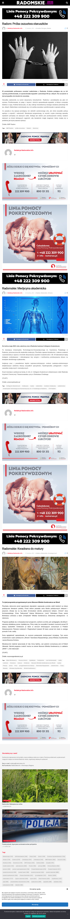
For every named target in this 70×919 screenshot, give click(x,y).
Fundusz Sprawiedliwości (56, 856)
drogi (33, 856)
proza (10, 665)
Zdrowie (50, 293)
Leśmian (5, 663)
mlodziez (26, 663)
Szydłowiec (57, 878)
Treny (62, 665)
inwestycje (38, 859)
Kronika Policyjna (41, 28)
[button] (67, 889)
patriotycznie (21, 866)
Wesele (5, 668)
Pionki (32, 866)
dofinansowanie (21, 856)
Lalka (60, 660)
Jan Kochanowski (51, 660)
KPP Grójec (29, 862)
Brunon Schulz (23, 660)
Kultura (38, 553)
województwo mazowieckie (20, 881)
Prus (16, 665)
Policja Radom (53, 866)
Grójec (6, 859)
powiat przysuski (37, 872)
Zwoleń (19, 885)
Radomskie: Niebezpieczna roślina (12, 804)
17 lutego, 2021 (7, 846)
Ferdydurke (40, 660)
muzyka (50, 862)
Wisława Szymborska (16, 668)
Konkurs (7, 862)
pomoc (6, 869)
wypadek (47, 881)
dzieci (41, 856)
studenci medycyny (50, 386)
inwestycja (26, 859)
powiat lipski (24, 872)
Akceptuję (35, 904)
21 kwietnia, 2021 (29, 28)
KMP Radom (9, 128)
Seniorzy (35, 128)
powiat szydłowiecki (10, 875)
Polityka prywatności (39, 916)
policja (41, 866)
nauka (32, 386)
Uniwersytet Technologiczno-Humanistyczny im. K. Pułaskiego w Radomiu (25, 388)
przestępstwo (40, 875)
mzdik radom (8, 866)
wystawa (58, 881)
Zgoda (28, 916)
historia (16, 859)
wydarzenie (36, 881)
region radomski (21, 878)
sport (33, 878)
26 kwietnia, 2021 (7, 806)
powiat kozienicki (9, 872)
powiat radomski (52, 872)
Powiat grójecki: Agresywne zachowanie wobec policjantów (19, 844)
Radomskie (44, 293)
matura (20, 663)
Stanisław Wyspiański (42, 665)
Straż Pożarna (44, 878)
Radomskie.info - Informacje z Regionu (22, 765)
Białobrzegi (8, 856)
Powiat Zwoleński (26, 875)
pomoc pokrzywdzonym (21, 869)
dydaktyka (32, 660)
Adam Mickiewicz (11, 660)
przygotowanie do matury (26, 665)
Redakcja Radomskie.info (15, 28)
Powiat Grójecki (54, 869)
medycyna (25, 386)
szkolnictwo (61, 386)
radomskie (39, 386)
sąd (5, 881)
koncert (61, 859)
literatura (13, 663)
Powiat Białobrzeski (39, 869)
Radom (49, 28)
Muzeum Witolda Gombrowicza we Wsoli (43, 663)
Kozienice (17, 862)
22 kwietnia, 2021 (29, 293)
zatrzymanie (8, 885)
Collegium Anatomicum (13, 386)
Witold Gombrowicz (29, 668)
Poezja (5, 665)
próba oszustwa (20, 128)
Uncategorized (52, 553)
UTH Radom (52, 388)
